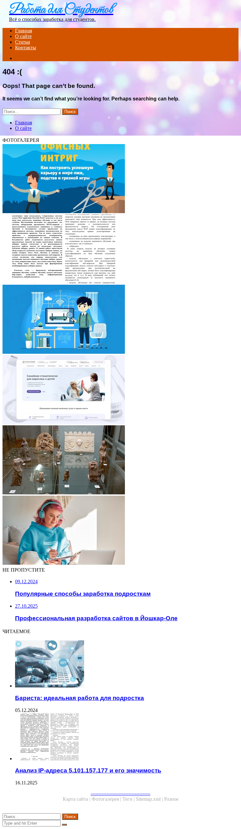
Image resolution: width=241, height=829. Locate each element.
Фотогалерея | (107, 799)
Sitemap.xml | (150, 799)
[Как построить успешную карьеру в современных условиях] (120, 179)
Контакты (25, 47)
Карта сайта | (77, 799)
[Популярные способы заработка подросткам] (120, 531)
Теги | (129, 799)
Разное (171, 799)
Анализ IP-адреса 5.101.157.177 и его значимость (88, 770)
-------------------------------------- (120, 793)
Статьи (22, 42)
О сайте (23, 36)
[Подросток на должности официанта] (120, 460)
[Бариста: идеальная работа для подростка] (126, 664)
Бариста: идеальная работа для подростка (79, 698)
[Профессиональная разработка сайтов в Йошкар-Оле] (120, 390)
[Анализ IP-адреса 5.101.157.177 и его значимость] (120, 249)
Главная (23, 30)
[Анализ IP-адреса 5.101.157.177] (120, 320)
